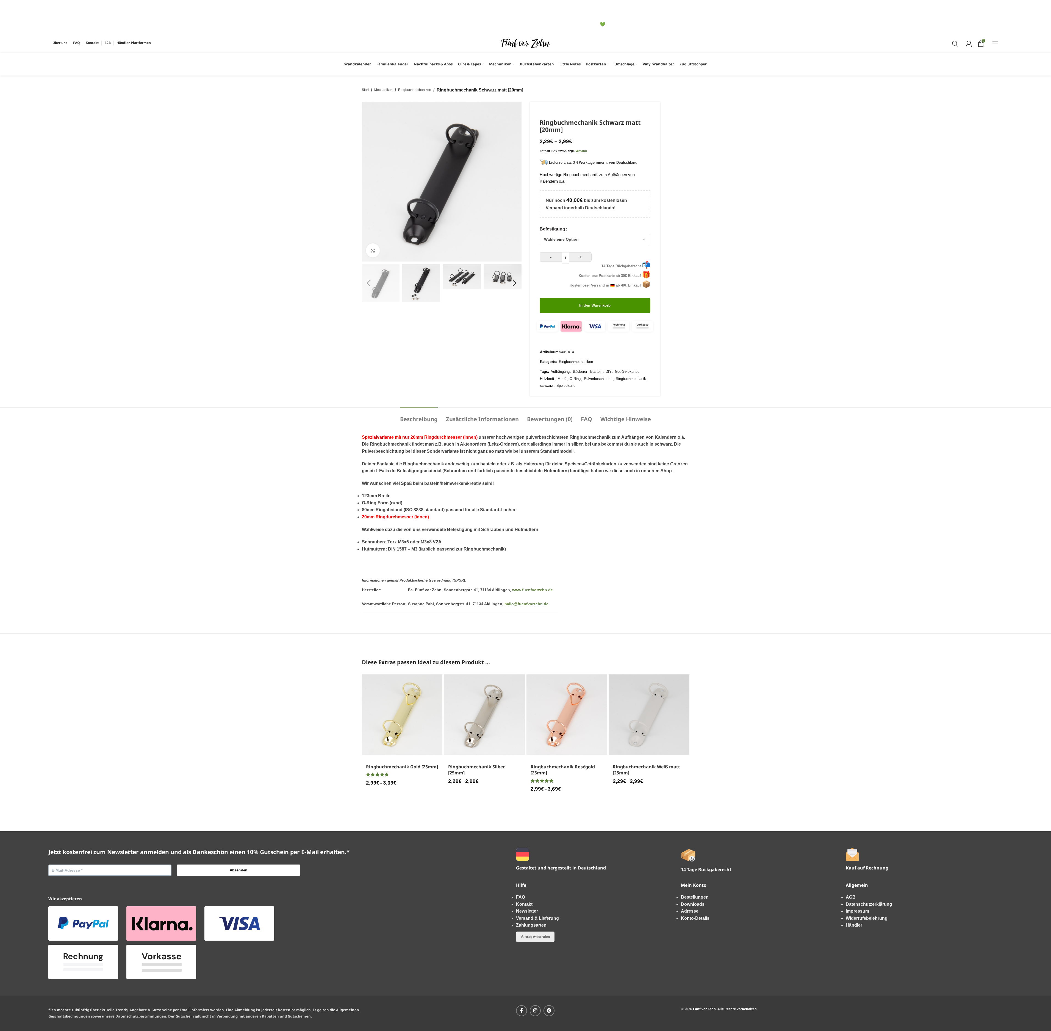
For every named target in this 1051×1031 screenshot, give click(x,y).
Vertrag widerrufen (535, 937)
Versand (581, 150)
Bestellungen (695, 897)
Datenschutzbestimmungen (140, 1016)
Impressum (857, 911)
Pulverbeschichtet (598, 379)
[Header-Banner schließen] (7, 7)
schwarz (546, 386)
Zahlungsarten (531, 925)
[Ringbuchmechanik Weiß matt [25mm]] (649, 714)
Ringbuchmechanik (631, 379)
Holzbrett (547, 379)
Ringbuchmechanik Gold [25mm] (402, 767)
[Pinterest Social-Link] (548, 1010)
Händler (854, 925)
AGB (851, 897)
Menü (562, 379)
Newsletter (527, 911)
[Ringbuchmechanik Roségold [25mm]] (566, 714)
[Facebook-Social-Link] (521, 1010)
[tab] (419, 416)
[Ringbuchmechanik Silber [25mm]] (484, 714)
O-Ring (575, 379)
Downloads (693, 904)
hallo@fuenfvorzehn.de (526, 604)
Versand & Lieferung (537, 918)
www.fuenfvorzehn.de (532, 590)
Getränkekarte (626, 371)
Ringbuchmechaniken (414, 90)
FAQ (520, 897)
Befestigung (552, 229)
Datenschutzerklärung (869, 904)
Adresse (689, 911)
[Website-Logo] (525, 42)
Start (365, 90)
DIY (609, 371)
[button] (369, 283)
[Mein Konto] (968, 43)
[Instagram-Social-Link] (535, 1010)
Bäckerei (580, 371)
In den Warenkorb (595, 305)
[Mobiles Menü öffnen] (995, 43)
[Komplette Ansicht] (373, 250)
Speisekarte (565, 386)
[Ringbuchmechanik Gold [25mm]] (402, 714)
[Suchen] (954, 43)
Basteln (596, 371)
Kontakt (524, 904)
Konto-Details (695, 918)
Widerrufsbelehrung (867, 918)
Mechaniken (383, 90)
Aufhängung (560, 371)
